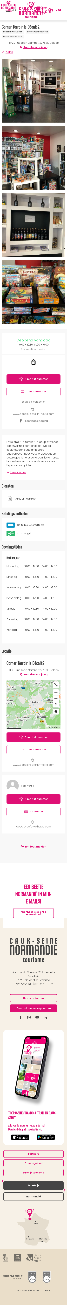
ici (40, 1129)
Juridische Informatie (27, 1290)
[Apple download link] (20, 1137)
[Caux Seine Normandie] (33, 950)
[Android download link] (46, 1137)
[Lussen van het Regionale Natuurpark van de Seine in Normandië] (5, 1257)
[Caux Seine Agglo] (34, 1257)
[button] (52, 10)
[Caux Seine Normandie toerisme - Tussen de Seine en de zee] (31, 10)
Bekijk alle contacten (33, 401)
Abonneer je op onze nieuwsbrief (33, 913)
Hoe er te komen (33, 998)
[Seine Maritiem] (17, 1258)
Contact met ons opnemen (33, 1008)
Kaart (48, 1290)
